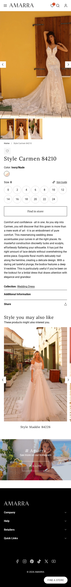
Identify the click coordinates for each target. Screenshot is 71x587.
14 (8, 199)
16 (17, 199)
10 (53, 189)
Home (6, 143)
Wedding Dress (26, 286)
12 (62, 189)
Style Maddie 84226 (35, 427)
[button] (5, 6)
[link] (66, 6)
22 (44, 199)
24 (53, 199)
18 (26, 199)
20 (35, 199)
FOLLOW (35, 466)
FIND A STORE (56, 580)
